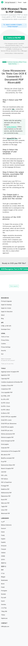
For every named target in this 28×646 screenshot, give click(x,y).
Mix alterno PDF (5, 454)
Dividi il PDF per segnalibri (8, 416)
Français (3, 549)
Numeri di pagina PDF (7, 468)
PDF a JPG (4, 475)
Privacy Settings (5, 347)
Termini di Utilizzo (9, 53)
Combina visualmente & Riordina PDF (12, 382)
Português (4, 590)
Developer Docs (5, 329)
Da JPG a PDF (5, 399)
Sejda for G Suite (6, 308)
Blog (2, 318)
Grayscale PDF (5, 447)
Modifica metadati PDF (7, 458)
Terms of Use (5, 336)
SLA (2, 354)
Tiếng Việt (4, 611)
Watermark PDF (5, 513)
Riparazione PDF (5, 496)
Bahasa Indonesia (6, 525)
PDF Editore (4, 479)
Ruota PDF (4, 499)
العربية (3, 521)
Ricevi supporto (14, 286)
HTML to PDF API (6, 326)
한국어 (3, 559)
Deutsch (3, 528)
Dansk (3, 532)
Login (24, 2)
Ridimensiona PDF (6, 492)
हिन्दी (2, 570)
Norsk (2, 583)
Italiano (3, 552)
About (2, 315)
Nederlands (4, 580)
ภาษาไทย (3, 608)
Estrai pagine (5, 444)
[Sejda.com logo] (2, 2)
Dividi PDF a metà (6, 420)
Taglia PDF (4, 506)
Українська (4, 618)
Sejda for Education (6, 311)
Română (3, 594)
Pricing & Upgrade (6, 301)
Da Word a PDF (5, 413)
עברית (2, 573)
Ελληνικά (3, 545)
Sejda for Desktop (6, 304)
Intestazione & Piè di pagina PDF (10, 451)
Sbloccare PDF (5, 503)
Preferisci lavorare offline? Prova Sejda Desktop (14, 63)
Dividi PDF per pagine (7, 427)
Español (3, 542)
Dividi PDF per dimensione (8, 423)
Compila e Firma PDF (7, 385)
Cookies (3, 343)
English (3, 539)
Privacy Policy (5, 340)
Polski (3, 587)
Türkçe (3, 615)
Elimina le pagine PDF (7, 437)
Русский (3, 597)
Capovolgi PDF (5, 378)
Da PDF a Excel (5, 403)
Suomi (3, 601)
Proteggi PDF (5, 485)
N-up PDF (3, 461)
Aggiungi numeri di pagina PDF (10, 371)
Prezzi (20, 2)
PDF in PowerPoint (6, 482)
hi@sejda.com (5, 626)
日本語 (3, 556)
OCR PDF (3, 472)
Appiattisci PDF (5, 375)
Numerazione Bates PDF (8, 465)
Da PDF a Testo (5, 406)
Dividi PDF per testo (7, 430)
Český (2, 535)
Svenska (3, 604)
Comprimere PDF (6, 389)
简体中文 (3, 563)
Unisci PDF (4, 510)
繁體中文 (3, 566)
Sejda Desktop (12, 127)
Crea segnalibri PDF (6, 392)
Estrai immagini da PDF (7, 441)
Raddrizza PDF (5, 489)
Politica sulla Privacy (18, 53)
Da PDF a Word (5, 409)
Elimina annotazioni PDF (8, 434)
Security (3, 350)
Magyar (3, 577)
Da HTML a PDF (5, 396)
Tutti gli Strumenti (10, 2)
